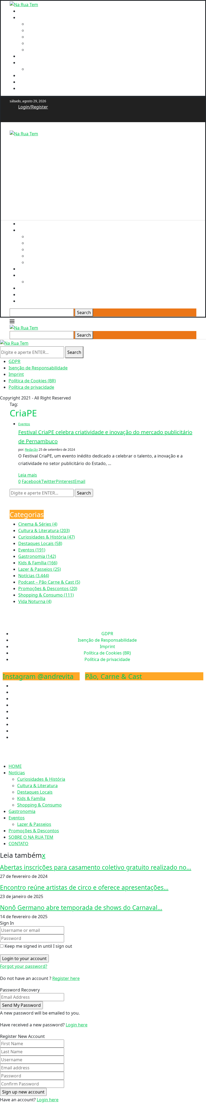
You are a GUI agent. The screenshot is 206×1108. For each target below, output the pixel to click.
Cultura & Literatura (47, 30)
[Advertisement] (103, 174)
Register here (66, 978)
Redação (31, 449)
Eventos (26, 63)
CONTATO (28, 88)
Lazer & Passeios (44, 69)
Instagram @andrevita (38, 676)
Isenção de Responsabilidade (38, 368)
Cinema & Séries (37, 524)
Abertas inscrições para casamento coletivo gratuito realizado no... (95, 867)
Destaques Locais (44, 37)
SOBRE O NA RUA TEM (40, 82)
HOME (24, 11)
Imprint (16, 374)
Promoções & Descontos (43, 75)
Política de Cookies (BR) (32, 381)
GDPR (14, 361)
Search (84, 312)
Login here (76, 1025)
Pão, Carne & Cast (113, 676)
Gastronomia (31, 56)
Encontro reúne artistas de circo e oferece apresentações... (84, 887)
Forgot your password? (23, 966)
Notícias (26, 17)
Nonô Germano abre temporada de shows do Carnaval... (81, 907)
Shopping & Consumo (49, 50)
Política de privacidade (31, 387)
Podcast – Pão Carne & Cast (49, 582)
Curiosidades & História (51, 24)
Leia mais (27, 475)
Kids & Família (41, 43)
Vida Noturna (35, 601)
